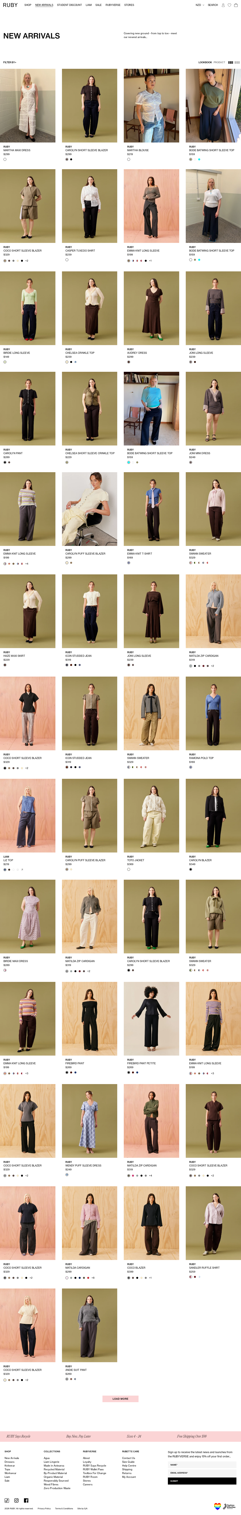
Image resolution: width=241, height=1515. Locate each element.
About (86, 1458)
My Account (129, 1476)
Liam (88, 5)
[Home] (10, 4)
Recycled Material (54, 1469)
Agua (47, 1458)
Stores (129, 5)
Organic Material (53, 1476)
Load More (120, 1398)
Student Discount (69, 5)
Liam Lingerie (51, 1461)
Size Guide (128, 1461)
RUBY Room (90, 1476)
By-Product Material (55, 1473)
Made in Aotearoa (54, 1465)
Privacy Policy (44, 1508)
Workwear (10, 1473)
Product (219, 62)
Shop (27, 5)
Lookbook (205, 62)
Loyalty (87, 1461)
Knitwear (10, 1465)
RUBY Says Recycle (94, 1465)
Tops (7, 1469)
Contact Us (128, 1458)
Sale (98, 5)
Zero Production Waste (57, 1488)
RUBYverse (113, 5)
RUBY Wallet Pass (93, 1469)
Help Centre (129, 1465)
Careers (87, 1484)
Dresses (9, 1461)
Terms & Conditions (64, 1508)
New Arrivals (44, 5)
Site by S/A (82, 1508)
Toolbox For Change (94, 1473)
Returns (126, 1473)
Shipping (127, 1469)
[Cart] (236, 5)
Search (213, 5)
